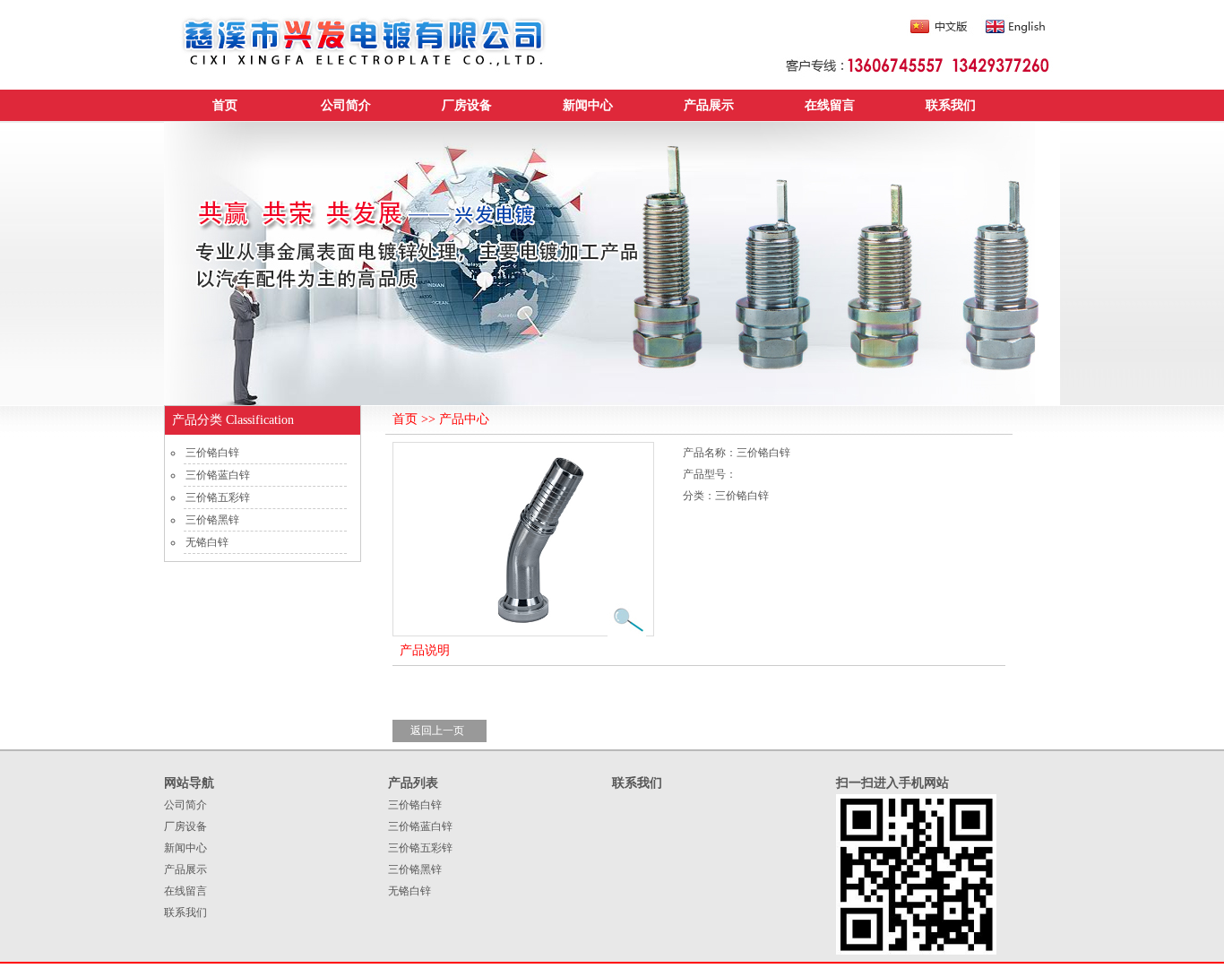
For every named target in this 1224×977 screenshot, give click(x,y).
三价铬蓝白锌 (217, 475)
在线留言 (830, 105)
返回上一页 (437, 730)
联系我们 (951, 105)
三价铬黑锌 (212, 520)
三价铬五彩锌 (217, 497)
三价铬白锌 (212, 452)
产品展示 (709, 105)
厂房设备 (467, 105)
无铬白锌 (206, 542)
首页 (224, 105)
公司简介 (346, 105)
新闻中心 (588, 105)
